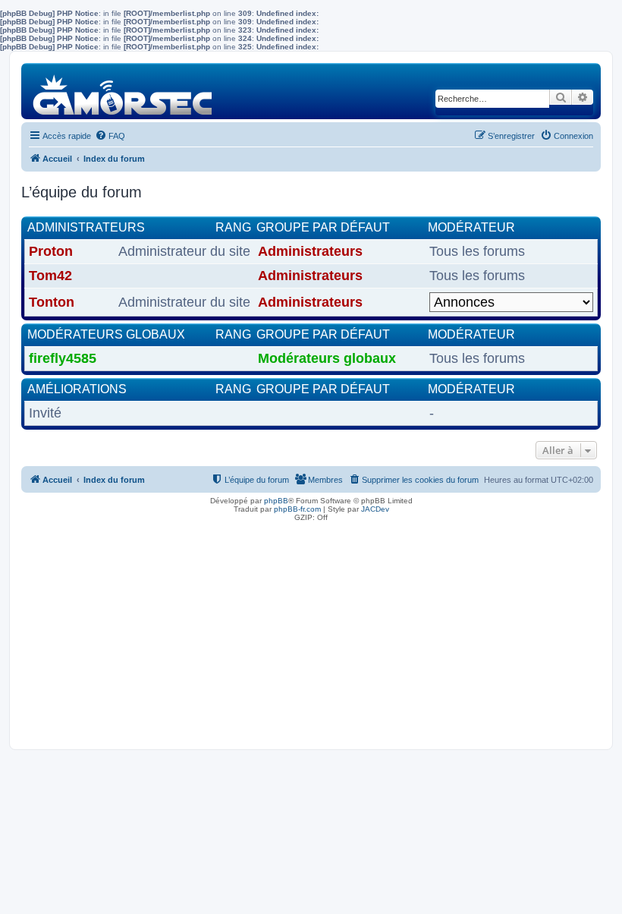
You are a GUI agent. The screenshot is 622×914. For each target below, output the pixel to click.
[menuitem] (110, 136)
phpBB (276, 500)
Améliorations (77, 389)
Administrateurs (86, 227)
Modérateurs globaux (106, 334)
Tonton (51, 302)
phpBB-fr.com (297, 509)
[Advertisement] (311, 631)
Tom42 (50, 275)
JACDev (375, 509)
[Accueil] (123, 91)
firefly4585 (62, 358)
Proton (51, 251)
